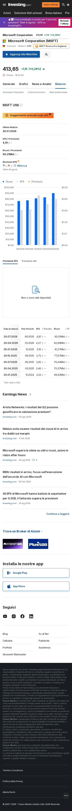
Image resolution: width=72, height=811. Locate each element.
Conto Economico (36, 92)
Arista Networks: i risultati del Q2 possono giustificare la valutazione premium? (30, 410)
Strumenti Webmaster (14, 654)
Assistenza (44, 647)
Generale (9, 84)
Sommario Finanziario (13, 92)
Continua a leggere (57, 513)
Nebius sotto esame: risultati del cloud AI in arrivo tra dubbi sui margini (35, 431)
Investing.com (10, 417)
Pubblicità (44, 640)
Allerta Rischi (9, 792)
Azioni (7, 13)
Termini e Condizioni (13, 770)
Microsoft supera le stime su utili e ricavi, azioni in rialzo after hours (35, 453)
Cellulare (7, 640)
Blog (5, 633)
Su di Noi (44, 633)
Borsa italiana (53, 13)
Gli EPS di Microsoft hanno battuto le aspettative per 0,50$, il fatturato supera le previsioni (34, 496)
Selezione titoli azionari (28, 13)
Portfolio (7, 647)
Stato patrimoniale (58, 92)
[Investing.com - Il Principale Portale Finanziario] (19, 5)
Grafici (23, 84)
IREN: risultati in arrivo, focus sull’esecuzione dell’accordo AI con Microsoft (32, 474)
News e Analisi (41, 84)
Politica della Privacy (13, 781)
